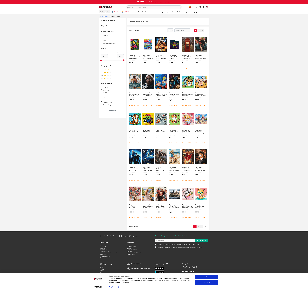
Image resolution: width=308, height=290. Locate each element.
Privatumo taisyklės (132, 249)
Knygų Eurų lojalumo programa (140, 268)
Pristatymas (103, 246)
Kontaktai (129, 251)
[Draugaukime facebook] (183, 268)
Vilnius (101, 267)
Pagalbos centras (104, 251)
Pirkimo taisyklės (131, 246)
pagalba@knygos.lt (130, 236)
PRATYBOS (116, 12)
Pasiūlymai (155, 12)
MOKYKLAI (126, 12)
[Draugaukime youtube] (193, 268)
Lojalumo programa (105, 256)
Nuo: (102, 52)
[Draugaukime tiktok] (190, 268)
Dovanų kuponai (194, 12)
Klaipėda (102, 271)
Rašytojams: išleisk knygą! (134, 253)
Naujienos (133, 12)
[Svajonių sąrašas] (196, 7)
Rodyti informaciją (114, 287)
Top (139, 12)
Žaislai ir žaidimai (177, 12)
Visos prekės (105, 12)
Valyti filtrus (112, 110)
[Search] (180, 7)
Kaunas (102, 269)
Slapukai (129, 248)
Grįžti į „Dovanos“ (106, 26)
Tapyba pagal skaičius (108, 20)
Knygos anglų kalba (165, 12)
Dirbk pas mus (131, 254)
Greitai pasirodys (146, 12)
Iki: (117, 52)
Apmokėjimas (103, 245)
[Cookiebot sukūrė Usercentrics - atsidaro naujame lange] (98, 287)
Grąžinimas (103, 248)
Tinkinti (206, 282)
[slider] (101, 60)
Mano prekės (103, 249)
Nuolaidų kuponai (104, 258)
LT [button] (192, 7)
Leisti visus (207, 277)
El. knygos (186, 12)
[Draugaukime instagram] (186, 268)
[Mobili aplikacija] (159, 272)
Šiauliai (101, 272)
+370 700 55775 (108, 236)
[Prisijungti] (203, 7)
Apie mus (129, 245)
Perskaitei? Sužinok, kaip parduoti (108, 253)
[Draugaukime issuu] (197, 268)
